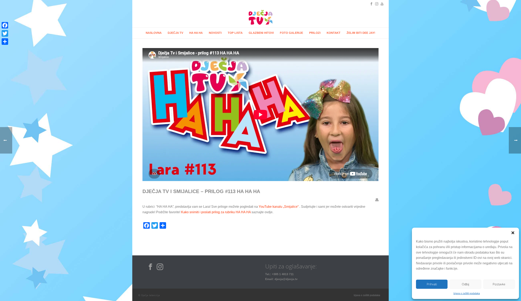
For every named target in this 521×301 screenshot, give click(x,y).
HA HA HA (196, 32)
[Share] (5, 41)
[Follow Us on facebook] (150, 267)
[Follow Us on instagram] (160, 267)
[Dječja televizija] (260, 17)
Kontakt (333, 32)
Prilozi (315, 32)
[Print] (377, 199)
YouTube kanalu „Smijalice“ (279, 206)
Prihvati (432, 284)
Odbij (465, 284)
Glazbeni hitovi (261, 32)
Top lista (235, 32)
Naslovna (154, 32)
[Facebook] (5, 25)
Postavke (499, 284)
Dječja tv (175, 32)
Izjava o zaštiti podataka (466, 293)
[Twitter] (5, 33)
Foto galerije (291, 32)
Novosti (215, 32)
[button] (513, 233)
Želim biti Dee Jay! (361, 32)
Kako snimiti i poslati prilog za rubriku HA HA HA (216, 212)
